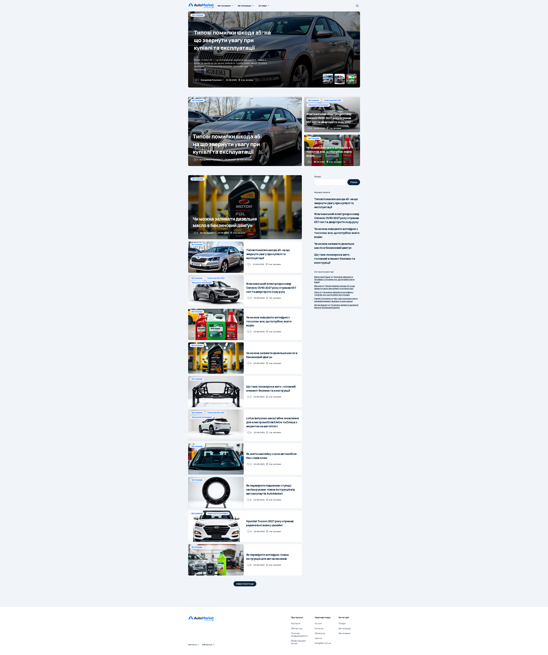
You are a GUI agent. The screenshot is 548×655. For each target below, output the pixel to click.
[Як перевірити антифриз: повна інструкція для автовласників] (216, 560)
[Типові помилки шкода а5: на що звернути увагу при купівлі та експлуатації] (245, 131)
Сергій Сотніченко (322, 298)
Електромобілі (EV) (216, 15)
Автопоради (197, 100)
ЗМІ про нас (207, 644)
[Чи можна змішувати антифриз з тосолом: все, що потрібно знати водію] (332, 150)
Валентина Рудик (322, 277)
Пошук (317, 176)
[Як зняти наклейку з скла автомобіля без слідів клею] (216, 459)
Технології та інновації (240, 15)
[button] (357, 5)
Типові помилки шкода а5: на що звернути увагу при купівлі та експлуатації (336, 203)
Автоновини (197, 15)
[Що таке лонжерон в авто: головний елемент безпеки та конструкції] (216, 391)
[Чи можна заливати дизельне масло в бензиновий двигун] (245, 207)
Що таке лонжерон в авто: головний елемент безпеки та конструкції (334, 259)
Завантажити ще (245, 583)
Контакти (192, 644)
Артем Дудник (321, 305)
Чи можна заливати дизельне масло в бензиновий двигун (334, 246)
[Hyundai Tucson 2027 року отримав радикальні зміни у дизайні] (216, 526)
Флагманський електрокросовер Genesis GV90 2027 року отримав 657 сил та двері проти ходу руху (336, 218)
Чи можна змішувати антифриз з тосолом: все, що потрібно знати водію (336, 233)
